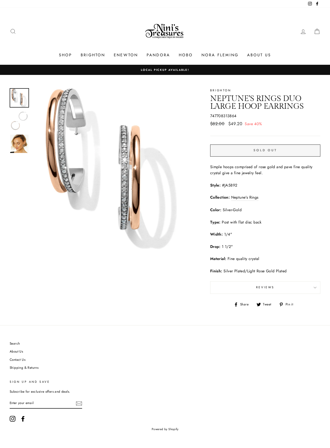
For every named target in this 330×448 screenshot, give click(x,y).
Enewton (126, 55)
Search (15, 343)
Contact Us (17, 359)
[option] (165, 69)
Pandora (158, 55)
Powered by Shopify (165, 429)
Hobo (186, 55)
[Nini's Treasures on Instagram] (12, 419)
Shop (65, 55)
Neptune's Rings (244, 197)
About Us (259, 55)
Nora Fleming (219, 55)
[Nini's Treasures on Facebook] (23, 419)
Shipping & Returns (24, 367)
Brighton (93, 55)
